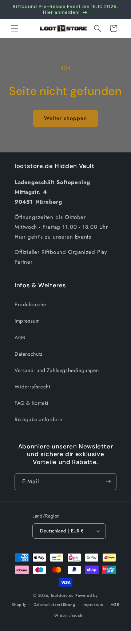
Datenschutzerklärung (54, 604)
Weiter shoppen (65, 118)
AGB (20, 337)
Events (83, 237)
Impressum (27, 320)
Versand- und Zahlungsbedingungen (57, 370)
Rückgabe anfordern (38, 419)
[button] (15, 28)
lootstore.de (62, 595)
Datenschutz (29, 354)
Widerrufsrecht (32, 386)
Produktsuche (30, 304)
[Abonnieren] (108, 481)
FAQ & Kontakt (31, 403)
